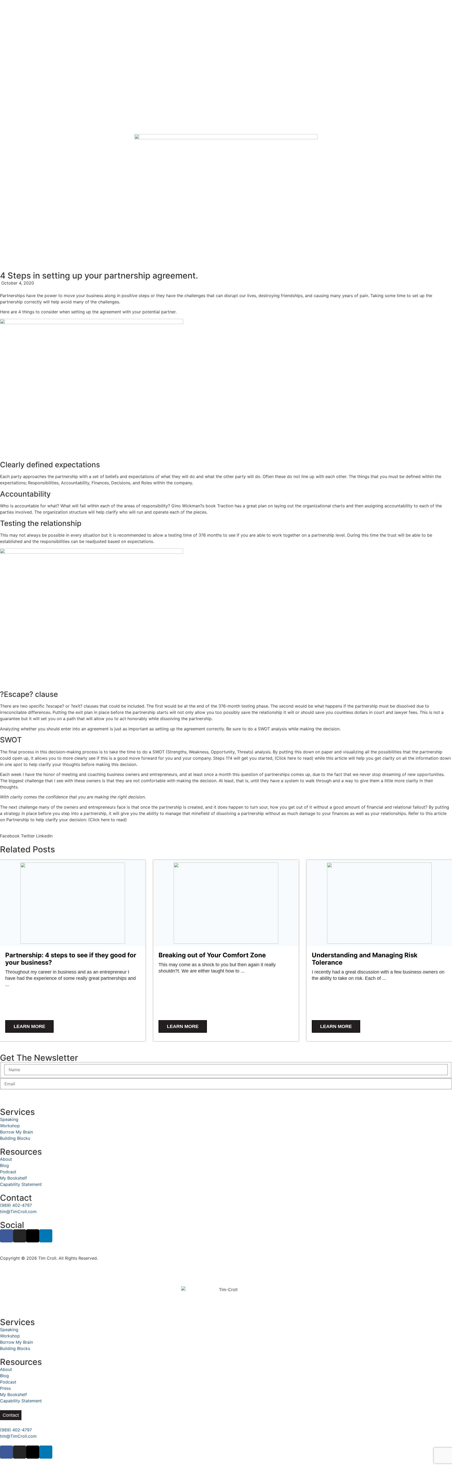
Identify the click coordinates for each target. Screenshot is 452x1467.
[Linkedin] (45, 1235)
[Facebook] (6, 1235)
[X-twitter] (32, 1235)
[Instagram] (19, 1235)
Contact (16, 1198)
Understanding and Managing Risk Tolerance (364, 958)
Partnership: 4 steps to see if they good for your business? (70, 958)
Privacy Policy (14, 1251)
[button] (10, 832)
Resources (21, 1152)
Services (17, 1112)
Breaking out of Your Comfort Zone (212, 955)
